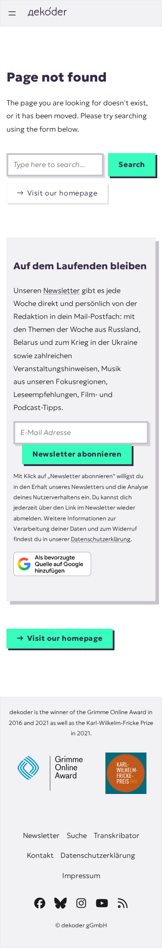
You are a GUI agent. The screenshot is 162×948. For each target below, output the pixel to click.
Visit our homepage (62, 193)
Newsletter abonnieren (76, 454)
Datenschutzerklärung (100, 539)
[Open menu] (12, 13)
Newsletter (61, 290)
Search (131, 164)
